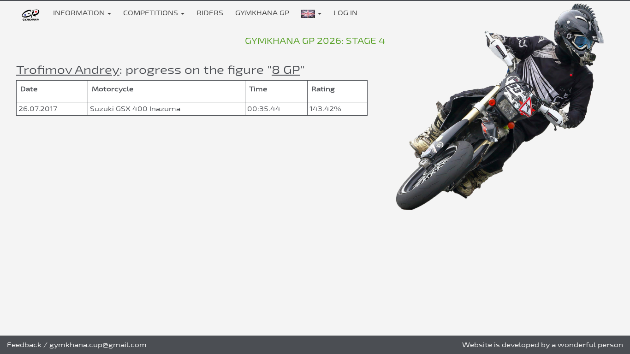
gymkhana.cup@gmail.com (98, 344)
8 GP (286, 69)
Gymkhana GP (262, 13)
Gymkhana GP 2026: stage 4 (315, 40)
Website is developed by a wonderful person (542, 344)
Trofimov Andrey (67, 69)
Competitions (151, 13)
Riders (209, 13)
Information (80, 13)
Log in (345, 13)
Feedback (24, 344)
